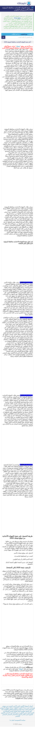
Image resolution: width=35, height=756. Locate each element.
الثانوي (3, 713)
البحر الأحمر (16, 706)
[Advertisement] (17, 109)
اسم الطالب (15, 34)
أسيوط (27, 706)
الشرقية (31, 709)
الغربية (19, 709)
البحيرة (11, 706)
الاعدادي (7, 713)
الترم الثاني (25, 714)
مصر (25, 713)
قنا (2, 709)
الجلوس (23, 34)
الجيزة (20, 708)
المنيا (19, 711)
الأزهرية (21, 713)
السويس (2, 708)
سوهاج (7, 708)
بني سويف (5, 706)
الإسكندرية (6, 711)
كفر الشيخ (29, 711)
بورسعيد (32, 708)
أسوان (31, 706)
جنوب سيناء (26, 708)
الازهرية (19, 714)
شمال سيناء (24, 709)
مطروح (23, 711)
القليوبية (5, 709)
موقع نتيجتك (17, 18)
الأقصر (22, 706)
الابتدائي (14, 714)
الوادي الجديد (13, 711)
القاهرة (11, 709)
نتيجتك (18, 46)
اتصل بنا (12, 720)
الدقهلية (16, 708)
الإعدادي (13, 713)
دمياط (11, 708)
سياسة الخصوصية (20, 720)
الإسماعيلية (30, 713)
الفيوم (15, 709)
